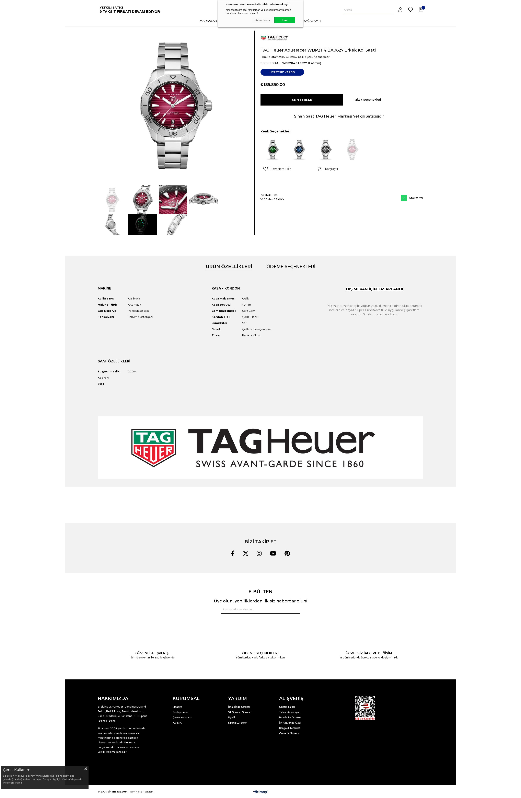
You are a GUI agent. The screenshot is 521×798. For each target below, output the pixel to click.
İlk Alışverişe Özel (290, 722)
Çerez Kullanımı (182, 717)
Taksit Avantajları (289, 712)
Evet (285, 20)
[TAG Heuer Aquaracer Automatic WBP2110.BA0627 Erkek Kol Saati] (325, 149)
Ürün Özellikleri (229, 266)
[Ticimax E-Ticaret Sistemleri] (260, 792)
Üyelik (232, 717)
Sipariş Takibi (287, 706)
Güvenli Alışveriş (289, 733)
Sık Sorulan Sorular (239, 712)
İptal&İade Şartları (239, 706)
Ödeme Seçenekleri (290, 266)
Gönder (294, 609)
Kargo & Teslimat (289, 728)
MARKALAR (208, 21)
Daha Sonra (262, 20)
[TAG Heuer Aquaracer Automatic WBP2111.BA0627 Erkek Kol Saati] (299, 149)
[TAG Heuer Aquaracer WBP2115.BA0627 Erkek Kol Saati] (272, 149)
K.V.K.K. (177, 722)
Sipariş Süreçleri (237, 722)
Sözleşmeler (180, 712)
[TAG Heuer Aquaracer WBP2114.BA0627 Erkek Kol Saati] (352, 149)
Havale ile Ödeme (290, 717)
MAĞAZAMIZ (312, 21)
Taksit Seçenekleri (367, 99)
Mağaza (177, 706)
